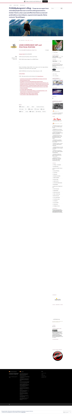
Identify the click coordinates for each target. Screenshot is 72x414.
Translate (59, 57)
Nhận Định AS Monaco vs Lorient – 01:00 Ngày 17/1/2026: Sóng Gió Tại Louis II (57, 148)
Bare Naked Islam (55, 166)
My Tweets (53, 326)
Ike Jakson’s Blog (55, 179)
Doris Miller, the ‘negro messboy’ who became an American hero (31, 81)
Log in (42, 374)
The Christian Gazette (56, 199)
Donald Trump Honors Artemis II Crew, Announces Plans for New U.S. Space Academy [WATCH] (24, 382)
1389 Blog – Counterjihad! (57, 164)
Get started (45, 1)
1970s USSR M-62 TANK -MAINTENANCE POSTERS (29, 94)
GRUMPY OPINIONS (56, 177)
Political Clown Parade (56, 192)
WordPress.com (43, 377)
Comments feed (43, 376)
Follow (54, 69)
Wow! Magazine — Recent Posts (57, 123)
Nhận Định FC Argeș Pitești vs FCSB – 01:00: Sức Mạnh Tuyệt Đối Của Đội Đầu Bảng (57, 151)
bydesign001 (24, 50)
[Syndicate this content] (53, 111)
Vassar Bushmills (29, 50)
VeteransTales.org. (40, 76)
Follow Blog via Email (56, 63)
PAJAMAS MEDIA (55, 190)
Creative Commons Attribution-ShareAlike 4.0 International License (57, 333)
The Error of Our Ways (24, 88)
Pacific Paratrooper (56, 188)
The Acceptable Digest (56, 197)
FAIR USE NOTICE (22, 5)
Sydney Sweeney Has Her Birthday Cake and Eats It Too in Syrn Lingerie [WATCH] (24, 391)
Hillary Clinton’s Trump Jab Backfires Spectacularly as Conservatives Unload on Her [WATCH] (24, 393)
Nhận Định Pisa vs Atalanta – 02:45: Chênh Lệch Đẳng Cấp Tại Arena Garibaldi (57, 141)
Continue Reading (22, 73)
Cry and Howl (55, 172)
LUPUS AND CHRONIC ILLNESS (57, 182)
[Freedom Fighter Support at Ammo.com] (52, 98)
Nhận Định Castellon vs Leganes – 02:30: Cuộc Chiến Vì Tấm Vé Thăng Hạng (57, 144)
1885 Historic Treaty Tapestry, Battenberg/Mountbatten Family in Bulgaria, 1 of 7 (34, 82)
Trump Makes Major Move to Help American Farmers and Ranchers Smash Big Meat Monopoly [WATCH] (24, 374)
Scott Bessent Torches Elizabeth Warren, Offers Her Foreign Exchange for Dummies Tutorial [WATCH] (24, 388)
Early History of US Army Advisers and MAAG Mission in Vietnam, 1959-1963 (33, 78)
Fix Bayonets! (55, 174)
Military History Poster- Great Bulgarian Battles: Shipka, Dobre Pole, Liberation (34, 85)
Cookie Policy (23, 412)
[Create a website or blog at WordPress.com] (9, 404)
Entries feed (43, 375)
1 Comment (47, 50)
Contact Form (15, 5)
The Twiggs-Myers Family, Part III (26, 89)
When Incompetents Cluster (25, 80)
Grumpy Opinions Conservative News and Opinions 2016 (57, 321)
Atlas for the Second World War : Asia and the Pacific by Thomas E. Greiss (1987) (34, 86)
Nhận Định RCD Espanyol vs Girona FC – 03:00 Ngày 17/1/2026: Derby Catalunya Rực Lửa (57, 133)
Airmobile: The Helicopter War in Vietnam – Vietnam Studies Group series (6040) (34, 84)
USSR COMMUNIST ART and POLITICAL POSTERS (30, 46)
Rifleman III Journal (56, 195)
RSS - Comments (55, 75)
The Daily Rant (55, 200)
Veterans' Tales (34, 50)
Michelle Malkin (55, 184)
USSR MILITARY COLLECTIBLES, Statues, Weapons (29, 93)
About (11, 5)
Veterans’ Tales (22, 54)
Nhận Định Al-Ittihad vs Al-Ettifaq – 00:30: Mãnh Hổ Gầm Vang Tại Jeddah (56, 155)
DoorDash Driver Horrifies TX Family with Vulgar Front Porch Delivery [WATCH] (24, 396)
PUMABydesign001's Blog (20, 8)
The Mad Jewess (55, 204)
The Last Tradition (56, 202)
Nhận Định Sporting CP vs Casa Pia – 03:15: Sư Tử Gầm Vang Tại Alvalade (57, 126)
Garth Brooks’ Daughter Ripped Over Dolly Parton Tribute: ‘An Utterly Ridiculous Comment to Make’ (24, 379)
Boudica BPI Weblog (56, 170)
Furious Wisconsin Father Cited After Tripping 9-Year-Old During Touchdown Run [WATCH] (24, 398)
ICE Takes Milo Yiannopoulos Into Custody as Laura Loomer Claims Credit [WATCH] (24, 377)
